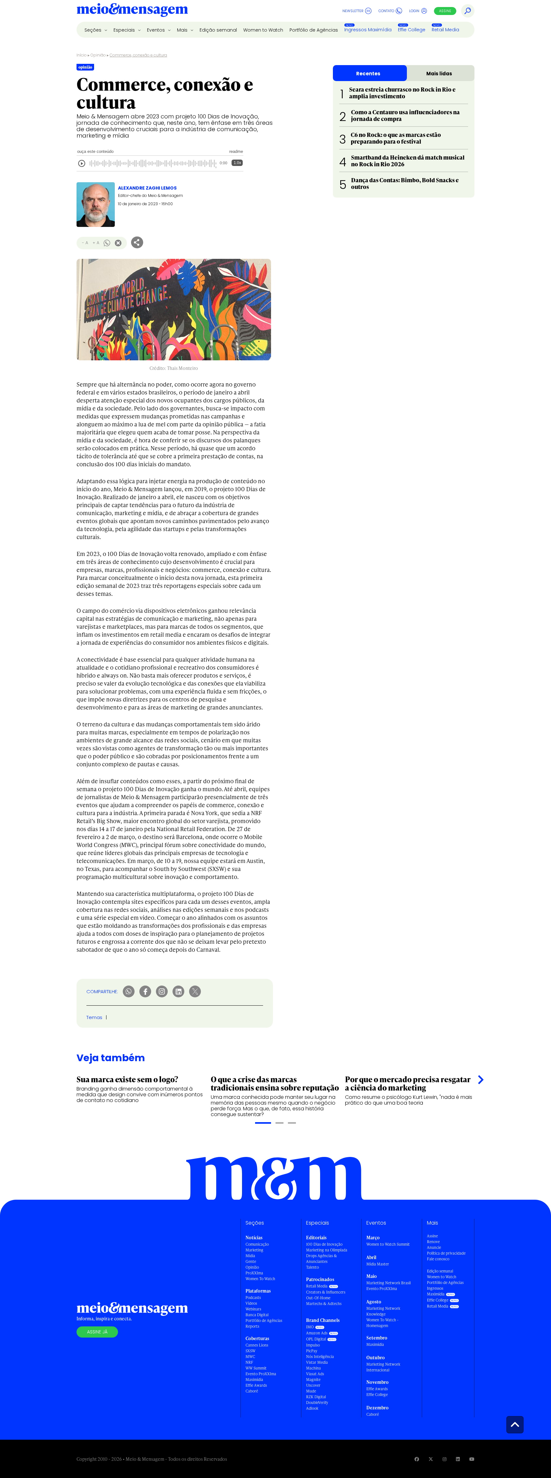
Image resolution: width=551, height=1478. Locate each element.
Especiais (125, 30)
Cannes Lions (257, 1345)
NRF (249, 1362)
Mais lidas (439, 73)
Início (82, 55)
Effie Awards (256, 1385)
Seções (93, 30)
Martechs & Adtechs (324, 1303)
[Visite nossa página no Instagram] (444, 1459)
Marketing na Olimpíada (326, 1250)
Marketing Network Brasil (388, 1283)
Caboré (252, 1391)
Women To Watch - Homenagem (382, 1322)
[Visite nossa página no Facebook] (417, 1459)
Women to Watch (263, 30)
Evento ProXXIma (261, 1374)
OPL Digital (316, 1339)
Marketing (254, 1250)
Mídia (250, 1255)
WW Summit (256, 1368)
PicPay (311, 1351)
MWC (250, 1356)
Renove (433, 1241)
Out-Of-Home (318, 1298)
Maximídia (254, 1379)
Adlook (312, 1408)
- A (85, 243)
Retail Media (445, 29)
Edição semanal (218, 30)
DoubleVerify (317, 1402)
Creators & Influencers (325, 1292)
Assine (445, 10)
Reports (252, 1326)
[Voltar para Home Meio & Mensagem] (132, 11)
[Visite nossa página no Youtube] (471, 1459)
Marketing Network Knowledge (383, 1311)
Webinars (253, 1309)
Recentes (368, 73)
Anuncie (434, 1247)
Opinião (98, 55)
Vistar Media (317, 1362)
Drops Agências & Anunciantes (321, 1258)
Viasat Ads (315, 1374)
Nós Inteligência (320, 1356)
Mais (183, 30)
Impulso (313, 1345)
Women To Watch (260, 1278)
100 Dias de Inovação (324, 1244)
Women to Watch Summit (388, 1244)
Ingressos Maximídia (368, 29)
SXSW (250, 1351)
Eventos (156, 30)
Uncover (313, 1385)
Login (414, 10)
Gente (251, 1261)
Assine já (97, 1332)
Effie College (411, 29)
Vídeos (251, 1303)
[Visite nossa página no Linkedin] (458, 1459)
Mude (311, 1391)
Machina (313, 1368)
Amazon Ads (316, 1333)
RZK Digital (316, 1396)
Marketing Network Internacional (383, 1367)
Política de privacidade (446, 1253)
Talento (312, 1267)
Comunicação (257, 1244)
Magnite (313, 1379)
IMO (310, 1327)
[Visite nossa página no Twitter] (431, 1459)
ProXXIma (254, 1273)
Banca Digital (257, 1314)
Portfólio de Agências (314, 30)
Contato (386, 10)
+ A (95, 243)
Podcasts (253, 1297)
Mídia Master (377, 1264)
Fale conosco (438, 1259)
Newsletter (353, 10)
